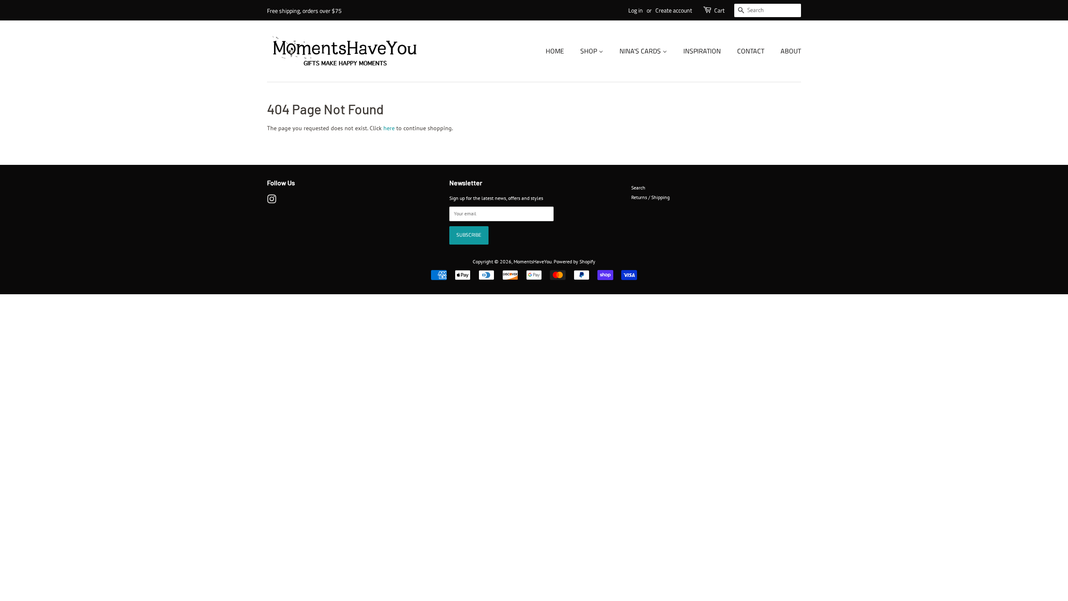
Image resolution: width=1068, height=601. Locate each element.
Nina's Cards (641, 51)
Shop (589, 51)
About (791, 51)
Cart (719, 10)
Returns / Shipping (650, 197)
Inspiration (702, 51)
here (389, 128)
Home (555, 51)
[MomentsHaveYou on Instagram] (271, 201)
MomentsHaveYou (533, 261)
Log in (635, 10)
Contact (750, 51)
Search (638, 187)
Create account (673, 10)
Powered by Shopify (574, 261)
